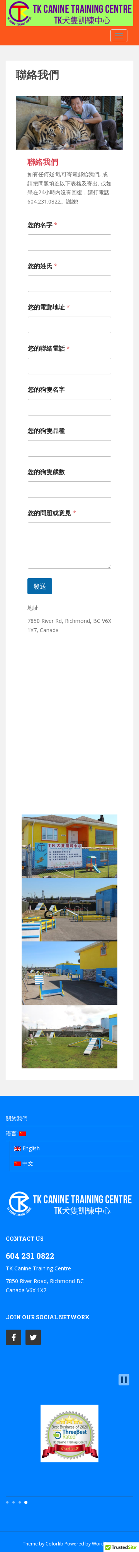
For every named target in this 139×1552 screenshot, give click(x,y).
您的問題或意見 (52, 513)
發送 (39, 586)
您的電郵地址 (49, 307)
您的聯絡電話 (49, 348)
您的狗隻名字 (46, 389)
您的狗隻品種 (46, 430)
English (30, 1148)
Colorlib (54, 1543)
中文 (27, 1163)
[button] (124, 1379)
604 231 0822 (30, 1256)
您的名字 (43, 225)
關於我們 (16, 1118)
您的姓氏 (43, 266)
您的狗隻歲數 (46, 472)
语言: (12, 1133)
